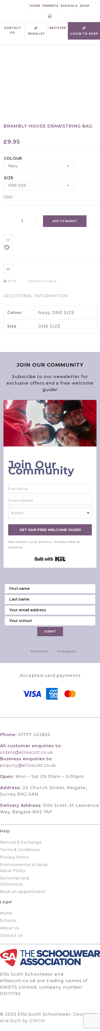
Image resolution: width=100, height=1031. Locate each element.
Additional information (35, 295)
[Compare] (8, 269)
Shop (85, 5)
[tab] (35, 296)
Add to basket (64, 221)
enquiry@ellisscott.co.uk (28, 765)
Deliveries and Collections (14, 881)
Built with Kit (50, 559)
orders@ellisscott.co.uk (26, 752)
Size (8, 178)
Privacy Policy (14, 857)
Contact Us (12, 30)
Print (11, 281)
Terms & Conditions (20, 850)
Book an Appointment (23, 891)
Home (35, 5)
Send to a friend (42, 281)
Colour (13, 158)
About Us (9, 928)
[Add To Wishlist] (8, 243)
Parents (50, 5)
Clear (8, 196)
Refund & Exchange (21, 842)
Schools (69, 5)
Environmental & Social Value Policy (24, 867)
